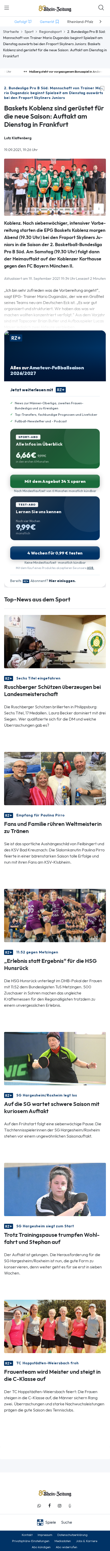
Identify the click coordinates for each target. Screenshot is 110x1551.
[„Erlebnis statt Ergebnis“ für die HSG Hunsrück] (55, 915)
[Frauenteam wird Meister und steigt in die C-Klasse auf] (55, 1326)
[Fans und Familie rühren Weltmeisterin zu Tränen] (55, 778)
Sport (29, 31)
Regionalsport (50, 31)
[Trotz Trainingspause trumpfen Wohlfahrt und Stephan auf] (55, 1189)
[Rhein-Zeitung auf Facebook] (49, 1505)
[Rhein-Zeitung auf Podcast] (69, 1505)
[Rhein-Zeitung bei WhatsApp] (39, 1505)
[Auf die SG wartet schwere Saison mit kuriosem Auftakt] (55, 1058)
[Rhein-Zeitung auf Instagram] (59, 1505)
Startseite (11, 31)
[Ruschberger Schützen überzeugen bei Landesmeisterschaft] (55, 641)
